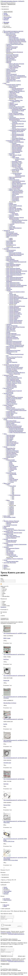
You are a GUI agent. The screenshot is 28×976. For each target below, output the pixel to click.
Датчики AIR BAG (14, 295)
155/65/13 (11, 504)
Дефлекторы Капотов (17, 192)
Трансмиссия (6, 230)
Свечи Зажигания (10, 358)
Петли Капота (15, 198)
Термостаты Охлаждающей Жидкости (15, 372)
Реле (7, 355)
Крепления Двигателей (12, 522)
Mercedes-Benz (5, 596)
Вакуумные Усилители (12, 376)
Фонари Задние (10, 457)
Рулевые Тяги (9, 415)
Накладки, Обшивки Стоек (16, 100)
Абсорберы (9, 394)
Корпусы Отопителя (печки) (13, 422)
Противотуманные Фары (12, 452)
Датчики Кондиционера (15, 308)
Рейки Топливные (10, 400)
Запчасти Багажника (14, 179)
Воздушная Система (11, 35)
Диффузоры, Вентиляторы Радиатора (15, 327)
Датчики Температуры (14, 316)
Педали (8, 349)
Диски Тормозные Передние (13, 380)
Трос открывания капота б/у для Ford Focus (14, 654)
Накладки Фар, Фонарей (15, 208)
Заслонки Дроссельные (12, 46)
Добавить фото (21, 956)
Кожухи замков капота (17, 196)
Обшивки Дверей (13, 104)
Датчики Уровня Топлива (15, 321)
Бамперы (14, 143)
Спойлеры (11, 224)
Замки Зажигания (10, 329)
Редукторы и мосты (11, 244)
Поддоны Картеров (11, 71)
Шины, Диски (6, 483)
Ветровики (12, 153)
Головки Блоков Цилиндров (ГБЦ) (14, 44)
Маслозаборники (10, 58)
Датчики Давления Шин (15, 300)
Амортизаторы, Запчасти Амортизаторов (16, 544)
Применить (3, 607)
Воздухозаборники (13, 37)
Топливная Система (8, 393)
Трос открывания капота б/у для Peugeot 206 (14, 675)
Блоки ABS (9, 257)
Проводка (8, 353)
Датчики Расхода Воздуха (15, 314)
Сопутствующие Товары (9, 517)
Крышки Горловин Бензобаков (13, 398)
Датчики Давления (13, 299)
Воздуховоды (12, 36)
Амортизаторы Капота (17, 191)
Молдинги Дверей (16, 164)
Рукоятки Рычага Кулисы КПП (16, 106)
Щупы (7, 82)
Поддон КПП (9, 243)
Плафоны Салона (10, 449)
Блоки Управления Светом (12, 282)
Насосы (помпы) (10, 423)
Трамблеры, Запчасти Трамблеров (14, 558)
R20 (13, 493)
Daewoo (4, 590)
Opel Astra (5, 783)
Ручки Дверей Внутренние (15, 108)
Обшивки (11, 102)
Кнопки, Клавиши (10, 336)
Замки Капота (15, 194)
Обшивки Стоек (16, 101)
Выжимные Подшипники (12, 234)
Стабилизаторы (13, 469)
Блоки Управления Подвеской (13, 278)
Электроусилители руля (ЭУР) (13, 416)
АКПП (11, 238)
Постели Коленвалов (11, 74)
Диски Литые (12, 486)
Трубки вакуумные (11, 79)
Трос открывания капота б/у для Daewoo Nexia (14, 800)
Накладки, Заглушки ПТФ (15, 209)
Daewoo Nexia (6, 805)
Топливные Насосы (11, 401)
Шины (8, 500)
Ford (3, 592)
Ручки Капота (15, 199)
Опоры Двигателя (10, 69)
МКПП (11, 239)
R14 (13, 487)
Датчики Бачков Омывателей (16, 297)
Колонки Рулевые (10, 407)
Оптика (5, 446)
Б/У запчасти (6, 898)
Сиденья (11, 115)
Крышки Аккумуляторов (15, 255)
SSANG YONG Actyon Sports (10, 860)
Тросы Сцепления (10, 445)
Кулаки (11, 463)
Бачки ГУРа (9, 406)
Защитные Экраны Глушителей (14, 390)
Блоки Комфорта (10, 259)
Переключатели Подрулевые (13, 350)
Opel (3, 602)
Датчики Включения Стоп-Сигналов (18, 298)
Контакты (5, 19)
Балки (10, 462)
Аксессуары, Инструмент (9, 562)
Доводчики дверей (11, 328)
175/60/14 (11, 506)
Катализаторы (9, 392)
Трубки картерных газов (15, 43)
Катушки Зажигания (11, 333)
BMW (3, 587)
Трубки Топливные (11, 402)
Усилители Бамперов (17, 151)
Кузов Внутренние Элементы (13, 84)
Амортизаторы (12, 461)
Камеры (8, 332)
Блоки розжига (10, 263)
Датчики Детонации (14, 302)
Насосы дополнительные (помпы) (14, 367)
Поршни (8, 72)
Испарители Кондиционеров (16, 428)
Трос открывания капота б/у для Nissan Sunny (14, 821)
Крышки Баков (13, 204)
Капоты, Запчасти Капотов (15, 190)
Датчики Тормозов (13, 317)
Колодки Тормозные (11, 537)
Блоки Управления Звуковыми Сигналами (16, 271)
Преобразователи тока (11, 351)
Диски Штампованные (14, 495)
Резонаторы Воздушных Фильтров (17, 41)
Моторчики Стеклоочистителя (13, 343)
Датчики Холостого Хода (15, 323)
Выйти (5, 906)
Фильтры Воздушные (11, 540)
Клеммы (8, 549)
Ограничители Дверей (17, 169)
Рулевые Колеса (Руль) (11, 413)
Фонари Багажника (11, 456)
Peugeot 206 (6, 680)
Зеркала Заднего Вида (14, 188)
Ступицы (11, 470)
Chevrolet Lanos (7, 762)
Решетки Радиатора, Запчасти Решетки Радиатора (16, 218)
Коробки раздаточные (11, 235)
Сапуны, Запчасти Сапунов (13, 78)
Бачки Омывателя (13, 86)
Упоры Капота (15, 200)
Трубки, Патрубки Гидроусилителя (17, 410)
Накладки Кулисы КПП (18, 134)
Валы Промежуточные (11, 233)
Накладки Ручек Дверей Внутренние (18, 111)
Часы (7, 363)
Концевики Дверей (16, 161)
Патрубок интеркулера (11, 70)
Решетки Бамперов (16, 149)
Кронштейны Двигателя (12, 56)
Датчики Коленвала (14, 307)
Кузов (4, 83)
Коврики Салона (13, 95)
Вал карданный (10, 231)
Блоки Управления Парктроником (14, 277)
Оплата (5, 13)
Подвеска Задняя (10, 459)
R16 (13, 489)
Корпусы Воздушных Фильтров (17, 39)
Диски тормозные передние (13, 536)
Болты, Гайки (6, 515)
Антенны (8, 256)
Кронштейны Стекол (17, 162)
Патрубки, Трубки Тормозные (13, 381)
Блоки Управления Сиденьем (13, 284)
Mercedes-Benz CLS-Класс (9, 703)
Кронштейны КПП (11, 241)
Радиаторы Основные (11, 370)
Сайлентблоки (12, 467)
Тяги (10, 471)
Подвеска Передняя (11, 472)
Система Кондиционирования (13, 427)
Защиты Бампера (16, 144)
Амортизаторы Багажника (18, 181)
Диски (7, 484)
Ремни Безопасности (17, 89)
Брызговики (15, 213)
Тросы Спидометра (11, 444)
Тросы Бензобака (10, 436)
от (1, 580)
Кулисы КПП (9, 242)
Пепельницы (12, 105)
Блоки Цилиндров (10, 33)
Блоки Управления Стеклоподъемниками (16, 285)
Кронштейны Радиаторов (12, 366)
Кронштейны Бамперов (18, 145)
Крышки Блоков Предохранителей (17, 261)
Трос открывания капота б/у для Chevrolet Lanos (15, 757)
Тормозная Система (8, 375)
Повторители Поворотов (12, 450)
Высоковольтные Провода (12, 548)
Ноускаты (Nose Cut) (14, 211)
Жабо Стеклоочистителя (15, 177)
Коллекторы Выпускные (12, 54)
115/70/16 (11, 501)
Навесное (8, 62)
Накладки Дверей (16, 166)
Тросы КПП (9, 440)
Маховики (8, 61)
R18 (13, 492)
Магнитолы (9, 340)
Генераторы (9, 289)
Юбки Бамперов (16, 152)
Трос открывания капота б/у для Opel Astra (13, 779)
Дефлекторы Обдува (14, 92)
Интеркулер (9, 49)
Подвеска (5, 458)
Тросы (5, 433)
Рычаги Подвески (13, 466)
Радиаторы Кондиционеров (16, 431)
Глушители (9, 389)
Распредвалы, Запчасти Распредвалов (15, 75)
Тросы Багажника (10, 435)
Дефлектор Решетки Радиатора (19, 220)
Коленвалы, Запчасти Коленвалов (14, 52)
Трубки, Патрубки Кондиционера (17, 432)
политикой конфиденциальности (16, 934)
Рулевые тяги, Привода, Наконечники (15, 530)
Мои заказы (6, 904)
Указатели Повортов (11, 453)
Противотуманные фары (12, 561)
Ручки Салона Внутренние (15, 113)
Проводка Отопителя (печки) (16, 354)
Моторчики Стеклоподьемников (20, 175)
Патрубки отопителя (11, 424)
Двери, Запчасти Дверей (15, 155)
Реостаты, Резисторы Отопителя (14, 357)
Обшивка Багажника (17, 186)
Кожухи (8, 50)
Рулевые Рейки (10, 414)
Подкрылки (12, 212)
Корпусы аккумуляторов (15, 252)
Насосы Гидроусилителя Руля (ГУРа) (15, 409)
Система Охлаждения (11, 524)
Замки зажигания (13, 556)
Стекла (11, 225)
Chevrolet (4, 589)
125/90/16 (11, 502)
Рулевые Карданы (10, 411)
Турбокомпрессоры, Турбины (13, 80)
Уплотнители (12, 117)
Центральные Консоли (17, 138)
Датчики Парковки (14, 311)
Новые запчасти (7, 900)
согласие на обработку (6, 932)
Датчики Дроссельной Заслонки (17, 306)
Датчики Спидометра (14, 315)
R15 (13, 488)
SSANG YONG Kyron (8, 841)
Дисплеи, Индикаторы (11, 325)
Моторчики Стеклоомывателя (13, 342)
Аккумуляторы (10, 251)
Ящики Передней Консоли (18, 139)
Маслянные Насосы (11, 59)
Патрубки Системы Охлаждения (14, 368)
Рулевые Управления (8, 528)
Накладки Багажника (17, 185)
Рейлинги (11, 216)
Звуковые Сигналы (11, 330)
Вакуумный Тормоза (11, 535)
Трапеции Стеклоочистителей (16, 345)
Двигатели (9, 45)
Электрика (6, 248)
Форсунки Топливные (11, 403)
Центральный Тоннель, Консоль (17, 130)
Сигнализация (9, 553)
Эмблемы (11, 229)
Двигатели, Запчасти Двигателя (11, 32)
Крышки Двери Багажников (19, 183)
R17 (13, 491)
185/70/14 (11, 508)
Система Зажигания (11, 554)
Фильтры (5, 539)
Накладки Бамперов (17, 148)
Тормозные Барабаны (11, 386)
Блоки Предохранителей (12, 260)
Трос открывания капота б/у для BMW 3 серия (14, 633)
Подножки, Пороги (14, 214)
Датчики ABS (12, 294)
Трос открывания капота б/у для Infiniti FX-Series (15, 740)
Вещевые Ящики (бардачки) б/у (17, 91)
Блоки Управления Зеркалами (13, 272)
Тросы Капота (9, 439)
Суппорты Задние (10, 384)
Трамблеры (9, 360)
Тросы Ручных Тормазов (12, 443)
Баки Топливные (10, 396)
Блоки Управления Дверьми (13, 268)
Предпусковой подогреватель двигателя (13, 31)
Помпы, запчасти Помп (15, 66)
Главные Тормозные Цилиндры (14, 377)
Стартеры (8, 359)
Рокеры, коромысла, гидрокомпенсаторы (16, 76)
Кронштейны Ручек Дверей (19, 109)
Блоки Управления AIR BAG (13, 264)
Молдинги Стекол (16, 165)
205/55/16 (11, 510)
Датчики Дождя (13, 303)
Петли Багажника (16, 187)
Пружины (11, 465)
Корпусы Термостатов (14, 373)
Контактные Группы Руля (12, 338)
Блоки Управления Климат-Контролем (15, 273)
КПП (7, 237)
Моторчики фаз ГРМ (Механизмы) (14, 346)
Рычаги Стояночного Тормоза (16, 114)
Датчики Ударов (13, 319)
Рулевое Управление (8, 405)
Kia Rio (5, 724)
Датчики (8, 290)
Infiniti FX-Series (7, 741)
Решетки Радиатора (17, 221)
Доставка (5, 14)
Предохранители (10, 551)
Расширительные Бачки (12, 371)
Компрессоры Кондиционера (16, 429)
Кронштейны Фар (10, 448)
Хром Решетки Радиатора (18, 222)
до (1, 581)
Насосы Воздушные (11, 347)
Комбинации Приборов (12, 337)
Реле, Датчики (9, 552)
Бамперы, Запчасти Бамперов (16, 142)
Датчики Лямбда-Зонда (15, 310)
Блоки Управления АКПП (12, 265)
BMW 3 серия (6, 638)
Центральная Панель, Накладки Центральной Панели (17, 119)
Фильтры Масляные (11, 541)
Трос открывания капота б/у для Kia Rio (13, 719)
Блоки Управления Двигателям (14, 269)
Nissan (3, 601)
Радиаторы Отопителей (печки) (14, 426)
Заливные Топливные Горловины (14, 397)
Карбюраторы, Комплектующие (14, 532)
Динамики (8, 324)
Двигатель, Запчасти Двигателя (11, 521)
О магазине (6, 18)
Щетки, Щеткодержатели (15, 228)
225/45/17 (11, 514)
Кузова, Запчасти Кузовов (15, 205)
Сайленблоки (9, 545)
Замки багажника (16, 182)
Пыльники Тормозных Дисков (13, 383)
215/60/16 (11, 513)
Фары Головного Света (12, 454)
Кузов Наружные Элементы (13, 140)
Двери (13, 156)
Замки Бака (12, 178)
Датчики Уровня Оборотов (15, 320)
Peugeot (4, 604)
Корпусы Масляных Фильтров (16, 63)
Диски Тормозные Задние (12, 379)
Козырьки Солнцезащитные (16, 97)
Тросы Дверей (9, 437)
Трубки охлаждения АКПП (13, 247)
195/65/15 (11, 509)
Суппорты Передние (11, 385)
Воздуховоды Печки (11, 420)
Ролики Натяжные (13, 67)
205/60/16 (11, 512)
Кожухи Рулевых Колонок (15, 96)
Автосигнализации (11, 250)
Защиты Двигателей (11, 48)
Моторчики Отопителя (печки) (14, 341)
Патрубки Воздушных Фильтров (17, 40)
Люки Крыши (12, 207)
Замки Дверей (15, 157)
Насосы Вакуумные (14, 65)
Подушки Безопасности (18, 88)
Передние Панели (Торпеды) (19, 129)
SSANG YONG (6, 605)
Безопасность (12, 87)
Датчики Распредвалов (14, 312)
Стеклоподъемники (17, 173)
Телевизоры (12, 226)
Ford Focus (6, 659)
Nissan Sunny (6, 822)
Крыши (11, 203)
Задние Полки (12, 93)
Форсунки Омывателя (11, 362)
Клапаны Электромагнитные (13, 334)
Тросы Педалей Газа (11, 441)
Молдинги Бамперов (17, 147)
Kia (3, 595)
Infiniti (3, 593)
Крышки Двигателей (11, 57)
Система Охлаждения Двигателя (11, 364)
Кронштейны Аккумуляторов (16, 254)
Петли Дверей (15, 170)
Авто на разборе (7, 17)
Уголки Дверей (18, 168)
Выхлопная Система (8, 388)
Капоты (14, 195)
